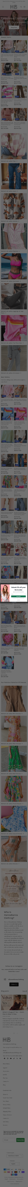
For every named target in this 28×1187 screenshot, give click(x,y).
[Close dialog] (26, 585)
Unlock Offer (18, 596)
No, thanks (18, 600)
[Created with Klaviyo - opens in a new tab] (14, 602)
